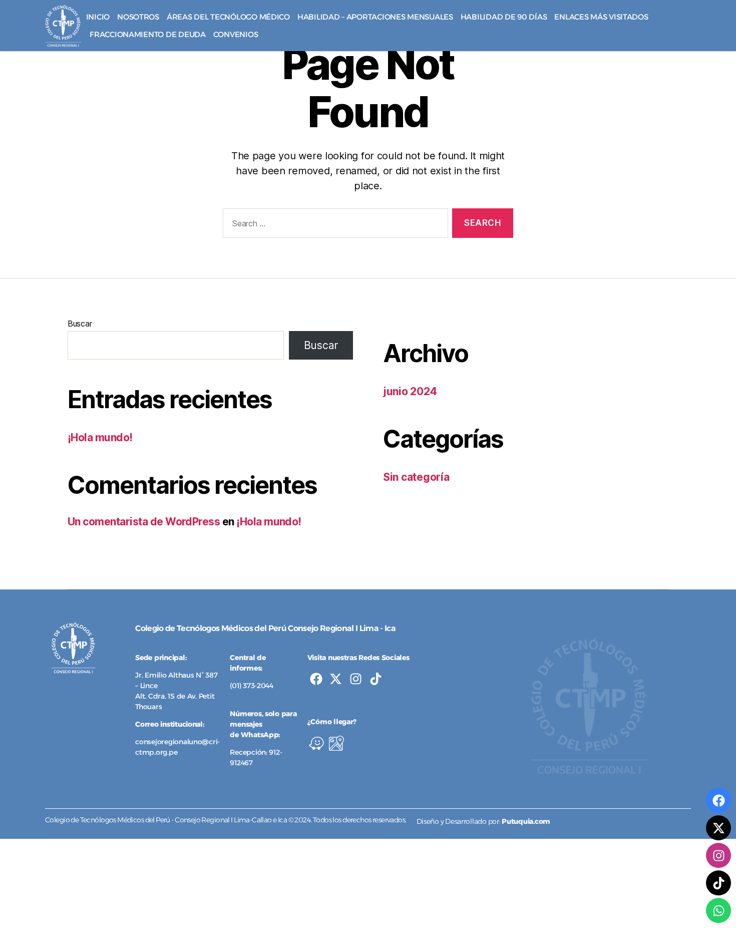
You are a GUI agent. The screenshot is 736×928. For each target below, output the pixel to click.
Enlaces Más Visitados (601, 17)
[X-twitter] (335, 679)
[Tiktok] (376, 679)
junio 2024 (410, 391)
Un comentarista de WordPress (144, 521)
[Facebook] (316, 679)
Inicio (98, 17)
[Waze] (316, 743)
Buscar (80, 324)
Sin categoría (416, 477)
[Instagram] (355, 679)
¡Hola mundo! (100, 437)
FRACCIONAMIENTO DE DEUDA (148, 34)
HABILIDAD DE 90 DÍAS (504, 17)
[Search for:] (333, 225)
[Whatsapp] (718, 910)
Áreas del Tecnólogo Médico (228, 17)
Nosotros (138, 17)
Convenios (235, 34)
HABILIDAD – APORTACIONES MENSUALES (375, 17)
